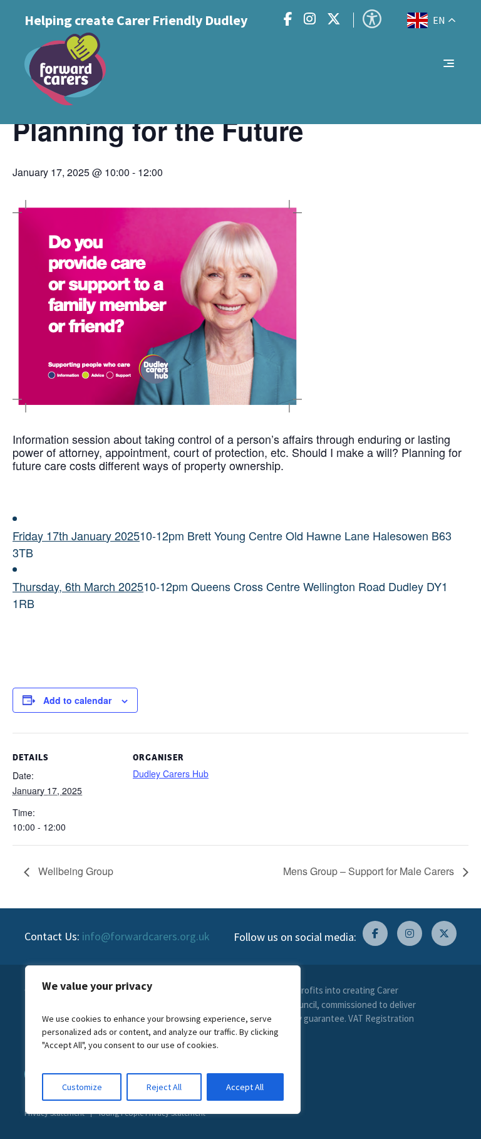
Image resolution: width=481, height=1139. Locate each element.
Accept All (245, 1087)
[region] (163, 1039)
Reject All (164, 1087)
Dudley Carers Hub (171, 773)
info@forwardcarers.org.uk (146, 936)
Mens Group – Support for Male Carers (370, 871)
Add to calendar (77, 700)
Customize (82, 1087)
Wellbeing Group (74, 871)
